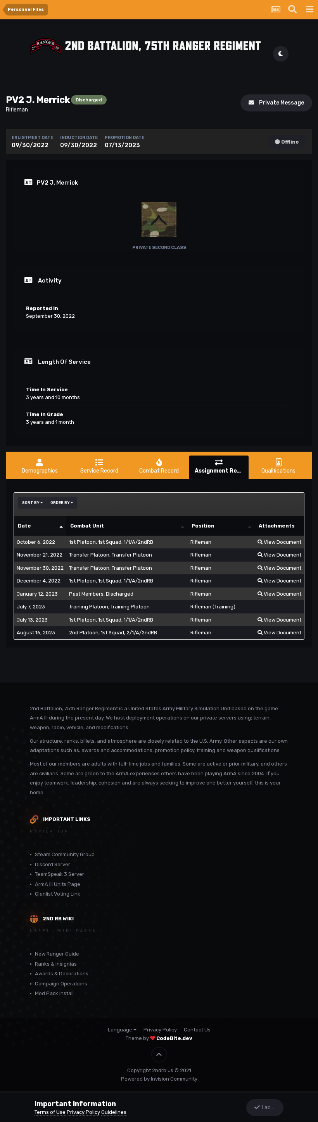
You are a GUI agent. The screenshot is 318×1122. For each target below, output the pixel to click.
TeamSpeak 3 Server (59, 874)
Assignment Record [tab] (222, 471)
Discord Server (52, 864)
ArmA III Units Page (57, 884)
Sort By (31, 502)
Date (24, 526)
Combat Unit (87, 526)
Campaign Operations (61, 984)
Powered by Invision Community (159, 1079)
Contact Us (197, 1030)
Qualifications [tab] (278, 471)
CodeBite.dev (174, 1038)
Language (120, 1030)
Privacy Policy (160, 1030)
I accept (271, 1107)
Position (203, 526)
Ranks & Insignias (56, 964)
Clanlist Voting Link (57, 894)
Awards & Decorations (61, 973)
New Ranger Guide (57, 954)
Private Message (280, 102)
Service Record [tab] (99, 471)
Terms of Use (50, 1112)
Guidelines (113, 1112)
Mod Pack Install (54, 993)
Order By (60, 502)
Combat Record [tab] (159, 471)
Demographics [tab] (40, 471)
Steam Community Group (65, 854)
